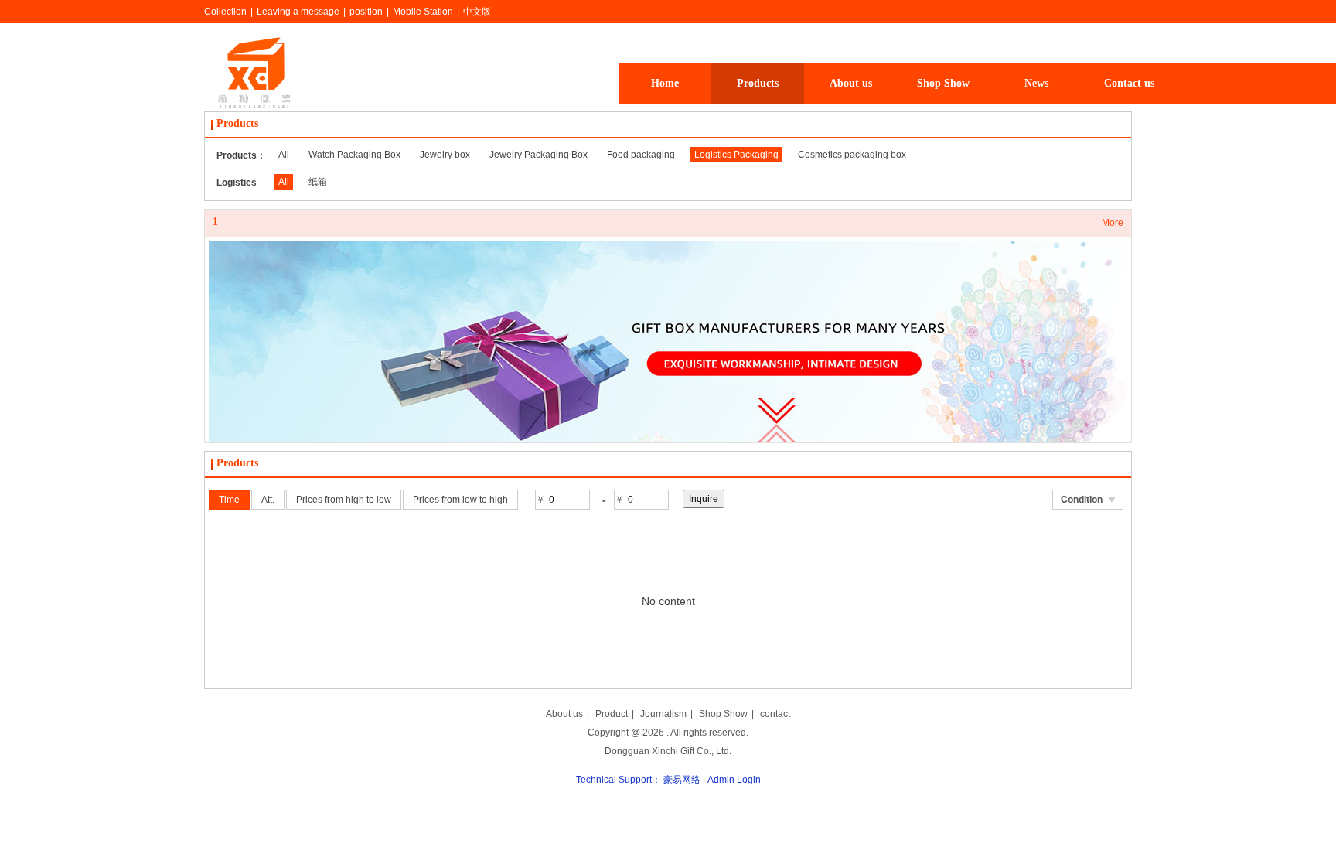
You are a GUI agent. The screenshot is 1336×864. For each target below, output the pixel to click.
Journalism (663, 714)
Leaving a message (298, 11)
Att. (267, 499)
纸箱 (317, 181)
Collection (225, 11)
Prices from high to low (343, 499)
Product (611, 714)
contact (775, 714)
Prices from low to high (460, 499)
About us (564, 714)
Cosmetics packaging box (852, 154)
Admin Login (734, 779)
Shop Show (723, 714)
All (283, 154)
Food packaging (641, 154)
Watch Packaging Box (354, 154)
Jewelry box (445, 154)
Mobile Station (423, 11)
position (366, 11)
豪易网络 (681, 779)
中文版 (477, 11)
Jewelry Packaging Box (538, 154)
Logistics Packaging (736, 154)
